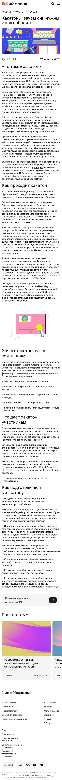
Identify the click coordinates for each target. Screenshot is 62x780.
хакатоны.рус (9, 504)
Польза (9, 676)
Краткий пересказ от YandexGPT (16, 600)
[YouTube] (34, 765)
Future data (32, 295)
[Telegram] (41, 765)
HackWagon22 (46, 286)
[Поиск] (53, 4)
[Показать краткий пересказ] (53, 600)
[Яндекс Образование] (15, 4)
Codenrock (27, 504)
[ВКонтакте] (28, 765)
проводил (37, 167)
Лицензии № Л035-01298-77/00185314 (24, 776)
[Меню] (58, 4)
